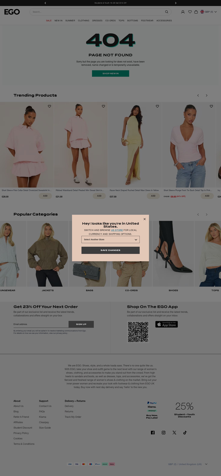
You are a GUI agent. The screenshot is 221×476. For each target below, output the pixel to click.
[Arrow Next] (206, 95)
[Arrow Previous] (198, 95)
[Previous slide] (45, 3)
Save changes (110, 250)
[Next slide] (175, 3)
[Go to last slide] (198, 214)
